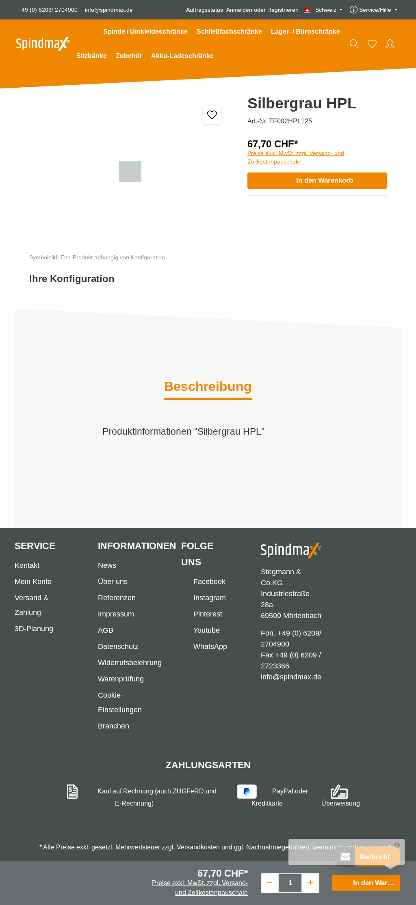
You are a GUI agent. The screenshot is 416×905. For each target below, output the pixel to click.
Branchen (113, 726)
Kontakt (27, 565)
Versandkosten (198, 847)
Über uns (113, 581)
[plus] (310, 882)
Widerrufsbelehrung (130, 663)
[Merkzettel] (372, 44)
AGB (105, 630)
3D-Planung (34, 629)
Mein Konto (33, 581)
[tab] (208, 387)
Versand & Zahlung (31, 605)
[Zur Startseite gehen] (43, 44)
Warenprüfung (121, 679)
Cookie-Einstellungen (120, 702)
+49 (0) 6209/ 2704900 (48, 9)
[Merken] (212, 115)
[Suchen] (354, 44)
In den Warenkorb (324, 180)
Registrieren (283, 9)
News (107, 565)
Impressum (116, 614)
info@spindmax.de (109, 9)
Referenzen (117, 598)
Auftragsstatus (204, 9)
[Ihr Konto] (390, 44)
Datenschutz (118, 646)
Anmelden (239, 9)
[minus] (269, 882)
